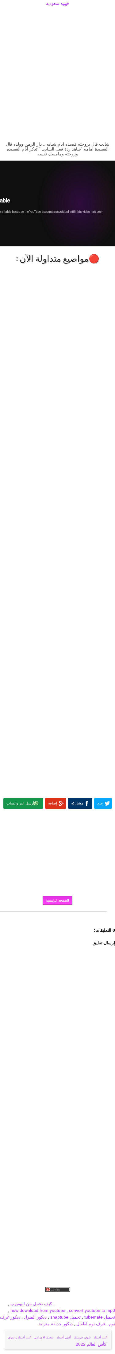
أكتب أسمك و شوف (20, 1337)
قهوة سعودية (57, 3)
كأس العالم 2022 (92, 1344)
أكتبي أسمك (63, 1337)
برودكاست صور (50, 1296)
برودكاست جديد (20, 1296)
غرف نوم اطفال (90, 1323)
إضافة (52, 803)
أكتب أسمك (101, 1337)
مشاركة (77, 803)
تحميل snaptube (65, 1317)
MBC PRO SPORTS (95, 1303)
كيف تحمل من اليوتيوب (31, 1303)
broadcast (65, 1303)
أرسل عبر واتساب (20, 803)
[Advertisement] (58, 14)
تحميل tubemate (99, 1317)
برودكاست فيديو (80, 1296)
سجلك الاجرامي (44, 1337)
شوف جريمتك (82, 1337)
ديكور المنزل (35, 1317)
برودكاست (57, 916)
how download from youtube (37, 1310)
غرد (100, 803)
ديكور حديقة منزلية (56, 1323)
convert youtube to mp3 (92, 1310)
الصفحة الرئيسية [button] (57, 900)
